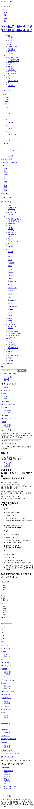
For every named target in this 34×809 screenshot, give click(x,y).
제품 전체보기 (7, 202)
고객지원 (7, 64)
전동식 (10, 39)
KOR (5, 12)
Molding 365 (11, 62)
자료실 (10, 66)
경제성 (4, 610)
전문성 (4, 614)
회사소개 (7, 75)
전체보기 (10, 37)
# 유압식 (6, 380)
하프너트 (5, 600)
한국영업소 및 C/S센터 (15, 59)
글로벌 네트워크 (13, 81)
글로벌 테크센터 (13, 57)
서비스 (6, 55)
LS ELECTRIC (8, 771)
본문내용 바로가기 (6, 1)
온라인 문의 (8, 6)
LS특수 (6, 778)
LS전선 (6, 772)
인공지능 (10, 53)
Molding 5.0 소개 (13, 46)
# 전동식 (6, 379)
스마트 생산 (11, 48)
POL (5, 20)
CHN (5, 17)
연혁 (9, 79)
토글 (3, 596)
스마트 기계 (11, 50)
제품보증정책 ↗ (13, 73)
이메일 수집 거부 (9, 788)
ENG (5, 15)
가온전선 (7, 781)
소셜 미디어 (11, 86)
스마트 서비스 (12, 51)
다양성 (4, 612)
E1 (5, 783)
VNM (5, 19)
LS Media (10, 84)
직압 (3, 598)
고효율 (4, 606)
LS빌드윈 (7, 774)
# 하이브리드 (8, 377)
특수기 (10, 42)
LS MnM (6, 780)
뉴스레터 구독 (12, 71)
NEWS (10, 82)
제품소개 (7, 35)
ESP (5, 22)
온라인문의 (11, 70)
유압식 (10, 40)
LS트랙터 (7, 776)
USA (5, 14)
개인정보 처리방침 (10, 786)
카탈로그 (10, 68)
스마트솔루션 (8, 44)
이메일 (3, 440)
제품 (2, 202)
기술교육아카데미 (13, 61)
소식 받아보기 (5, 448)
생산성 (4, 608)
